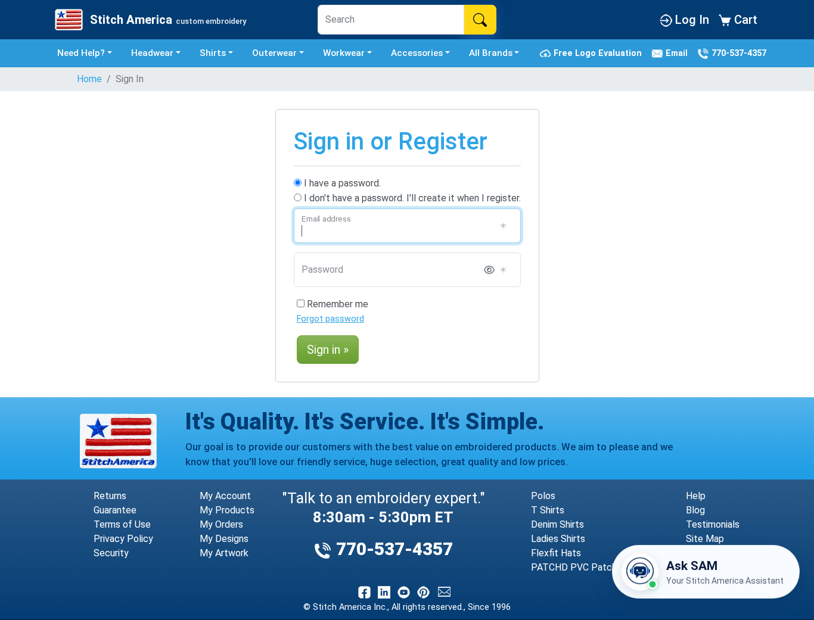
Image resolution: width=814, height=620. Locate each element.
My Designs (224, 538)
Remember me (336, 304)
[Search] (480, 20)
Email (677, 53)
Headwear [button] (152, 53)
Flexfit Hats (556, 553)
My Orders (221, 524)
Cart (744, 20)
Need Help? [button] (81, 53)
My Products (227, 510)
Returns (110, 495)
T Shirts (547, 510)
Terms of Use (122, 524)
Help (696, 495)
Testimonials (713, 524)
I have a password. (341, 183)
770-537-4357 (737, 53)
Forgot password (330, 319)
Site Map (705, 538)
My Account (225, 495)
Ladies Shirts (558, 538)
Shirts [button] (213, 53)
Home (89, 79)
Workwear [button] (344, 53)
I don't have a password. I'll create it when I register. (411, 198)
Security (111, 553)
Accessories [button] (417, 53)
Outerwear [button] (274, 53)
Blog (695, 510)
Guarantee (115, 510)
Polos (543, 495)
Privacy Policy (123, 538)
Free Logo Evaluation (599, 53)
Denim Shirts (557, 524)
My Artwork (224, 553)
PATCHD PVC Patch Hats (585, 567)
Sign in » (328, 349)
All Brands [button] (490, 53)
